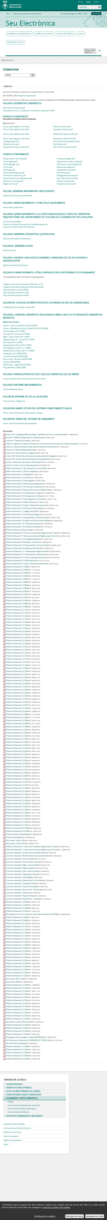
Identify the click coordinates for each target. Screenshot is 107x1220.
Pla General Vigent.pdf (66, 158)
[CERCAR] (87, 7)
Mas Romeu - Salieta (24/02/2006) (17, 364)
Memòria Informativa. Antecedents (17, 195)
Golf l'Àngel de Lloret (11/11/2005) (17, 348)
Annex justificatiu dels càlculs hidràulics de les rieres (24, 378)
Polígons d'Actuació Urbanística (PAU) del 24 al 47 (23, 287)
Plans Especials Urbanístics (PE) (16, 292)
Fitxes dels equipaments (13, 207)
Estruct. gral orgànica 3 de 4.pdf (16, 134)
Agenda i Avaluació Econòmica (15, 265)
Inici (11, 60)
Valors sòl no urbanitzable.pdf (69, 164)
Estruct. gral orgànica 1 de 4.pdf (16, 126)
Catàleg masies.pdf (11, 141)
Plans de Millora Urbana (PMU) (15, 290)
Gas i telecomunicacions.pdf (64, 147)
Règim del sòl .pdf (10, 184)
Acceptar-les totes (94, 1216)
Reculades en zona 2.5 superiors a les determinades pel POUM (28, 110)
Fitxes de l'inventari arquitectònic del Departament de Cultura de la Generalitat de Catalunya (25, 225)
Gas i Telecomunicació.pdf (67, 178)
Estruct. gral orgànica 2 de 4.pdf (16, 129)
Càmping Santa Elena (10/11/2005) (17, 345)
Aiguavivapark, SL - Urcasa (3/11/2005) (18, 339)
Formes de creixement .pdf (14, 175)
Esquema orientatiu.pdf (63, 129)
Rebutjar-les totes (74, 1216)
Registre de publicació (27, 95)
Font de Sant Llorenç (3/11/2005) (16, 334)
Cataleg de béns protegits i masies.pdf (18, 307)
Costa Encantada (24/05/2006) (15, 356)
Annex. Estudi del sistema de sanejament (20, 423)
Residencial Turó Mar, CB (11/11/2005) (18, 350)
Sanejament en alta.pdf (66, 170)
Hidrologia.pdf (9, 170)
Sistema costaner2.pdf (66, 184)
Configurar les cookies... (45, 1216)
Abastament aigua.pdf (66, 167)
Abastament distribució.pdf (64, 138)
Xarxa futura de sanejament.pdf (66, 141)
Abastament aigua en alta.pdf (65, 134)
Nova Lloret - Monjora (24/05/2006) (17, 359)
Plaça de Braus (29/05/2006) (14, 367)
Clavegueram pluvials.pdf (67, 175)
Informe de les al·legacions (14, 401)
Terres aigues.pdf (10, 161)
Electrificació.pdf (60, 144)
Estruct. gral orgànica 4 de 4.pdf (16, 138)
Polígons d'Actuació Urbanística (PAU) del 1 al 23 (23, 284)
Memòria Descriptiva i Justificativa (17, 238)
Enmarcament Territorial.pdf (15, 158)
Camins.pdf (8, 167)
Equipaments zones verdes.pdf (16, 147)
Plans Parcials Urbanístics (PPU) (16, 295)
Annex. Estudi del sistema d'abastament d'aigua (23, 413)
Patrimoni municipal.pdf (13, 181)
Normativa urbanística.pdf (14, 108)
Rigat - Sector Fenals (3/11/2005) (16, 336)
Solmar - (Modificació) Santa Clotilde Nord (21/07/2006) (25, 328)
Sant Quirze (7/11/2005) (13, 342)
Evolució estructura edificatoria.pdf (17, 178)
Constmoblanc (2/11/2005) (14, 331)
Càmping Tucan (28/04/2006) (15, 353)
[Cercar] (81, 9)
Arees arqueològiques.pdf (13, 172)
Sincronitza (96, 14)
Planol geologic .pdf (11, 164)
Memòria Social (9, 250)
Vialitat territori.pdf (11, 144)
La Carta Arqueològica (12, 221)
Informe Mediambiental (13, 389)
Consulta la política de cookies (56, 1207)
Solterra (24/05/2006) (11, 362)
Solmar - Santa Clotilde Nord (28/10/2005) (20, 325)
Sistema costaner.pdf (62, 126)
